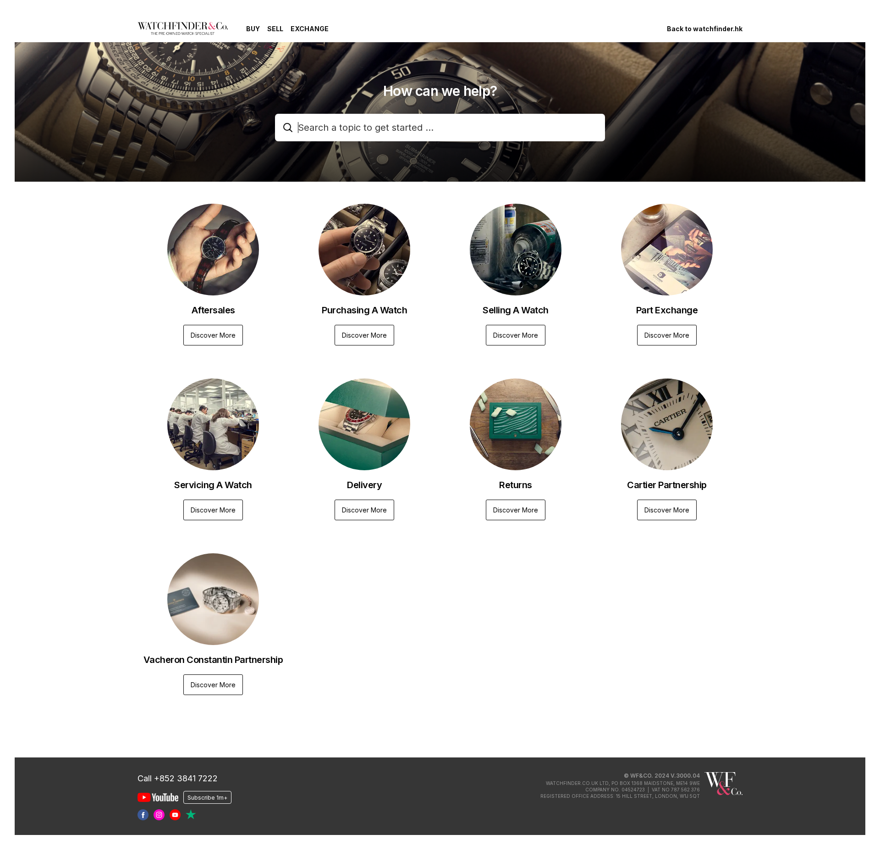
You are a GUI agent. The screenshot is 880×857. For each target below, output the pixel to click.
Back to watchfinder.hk (704, 29)
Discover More (213, 335)
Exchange (310, 29)
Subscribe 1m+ (207, 797)
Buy (253, 29)
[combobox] (440, 127)
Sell (275, 29)
